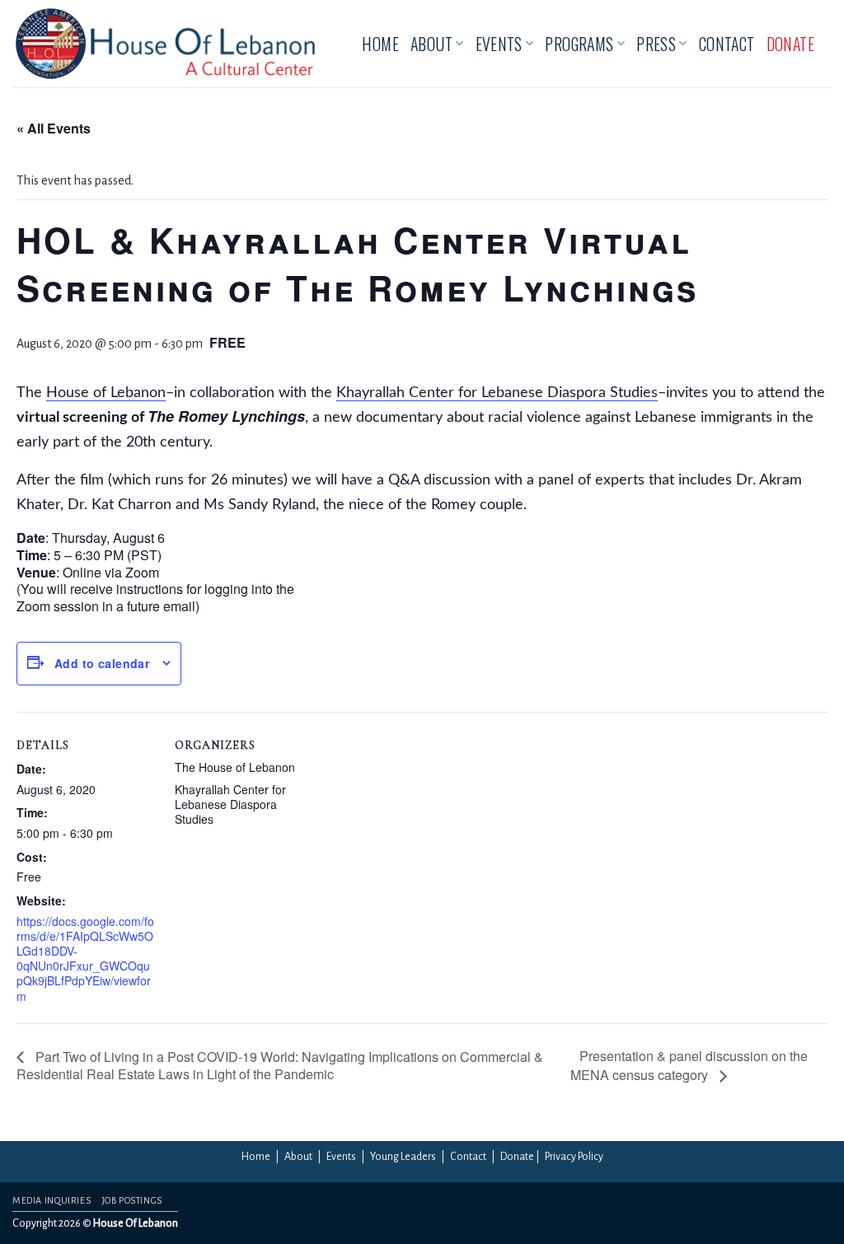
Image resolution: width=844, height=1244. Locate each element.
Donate (517, 1156)
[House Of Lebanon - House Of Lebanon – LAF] (165, 43)
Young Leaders (403, 1156)
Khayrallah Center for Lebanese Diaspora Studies (497, 393)
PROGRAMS (579, 43)
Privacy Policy (574, 1156)
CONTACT (727, 43)
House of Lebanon (106, 393)
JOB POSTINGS (131, 1200)
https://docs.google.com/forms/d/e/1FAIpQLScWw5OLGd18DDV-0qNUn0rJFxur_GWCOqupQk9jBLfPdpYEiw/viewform (85, 958)
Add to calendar (101, 663)
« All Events (53, 128)
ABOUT (431, 43)
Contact (468, 1156)
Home (255, 1156)
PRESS (656, 43)
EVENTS (499, 43)
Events (341, 1156)
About (298, 1156)
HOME (380, 43)
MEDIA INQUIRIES (51, 1200)
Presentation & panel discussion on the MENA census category (689, 1065)
